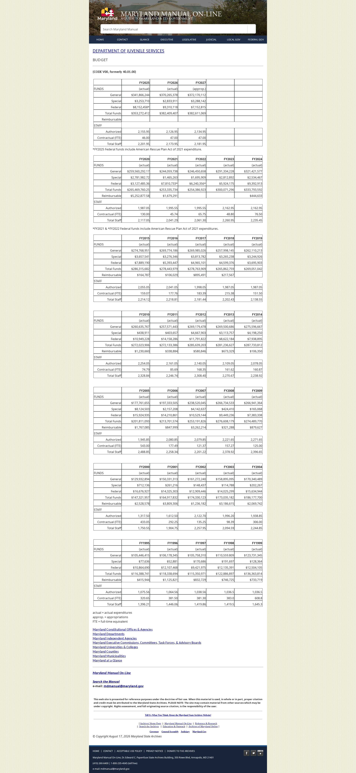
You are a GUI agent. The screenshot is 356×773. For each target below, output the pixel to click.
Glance (144, 39)
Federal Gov (256, 39)
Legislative (189, 39)
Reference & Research (206, 723)
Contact (122, 39)
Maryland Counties (106, 652)
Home (96, 751)
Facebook (247, 753)
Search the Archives (149, 726)
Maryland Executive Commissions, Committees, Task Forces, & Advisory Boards (147, 643)
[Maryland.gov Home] (108, 15)
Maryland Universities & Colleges (115, 647)
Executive (167, 39)
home (100, 39)
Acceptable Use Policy (129, 751)
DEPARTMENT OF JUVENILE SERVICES (128, 50)
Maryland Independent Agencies (115, 638)
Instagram (260, 753)
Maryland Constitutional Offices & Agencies (123, 630)
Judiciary (185, 731)
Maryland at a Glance (107, 660)
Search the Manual (106, 682)
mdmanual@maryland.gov (124, 686)
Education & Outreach (174, 726)
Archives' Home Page (150, 723)
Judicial (211, 39)
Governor (154, 731)
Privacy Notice (154, 751)
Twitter (253, 753)
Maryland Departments (108, 634)
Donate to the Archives (181, 751)
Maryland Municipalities (109, 656)
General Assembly (170, 731)
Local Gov (233, 39)
